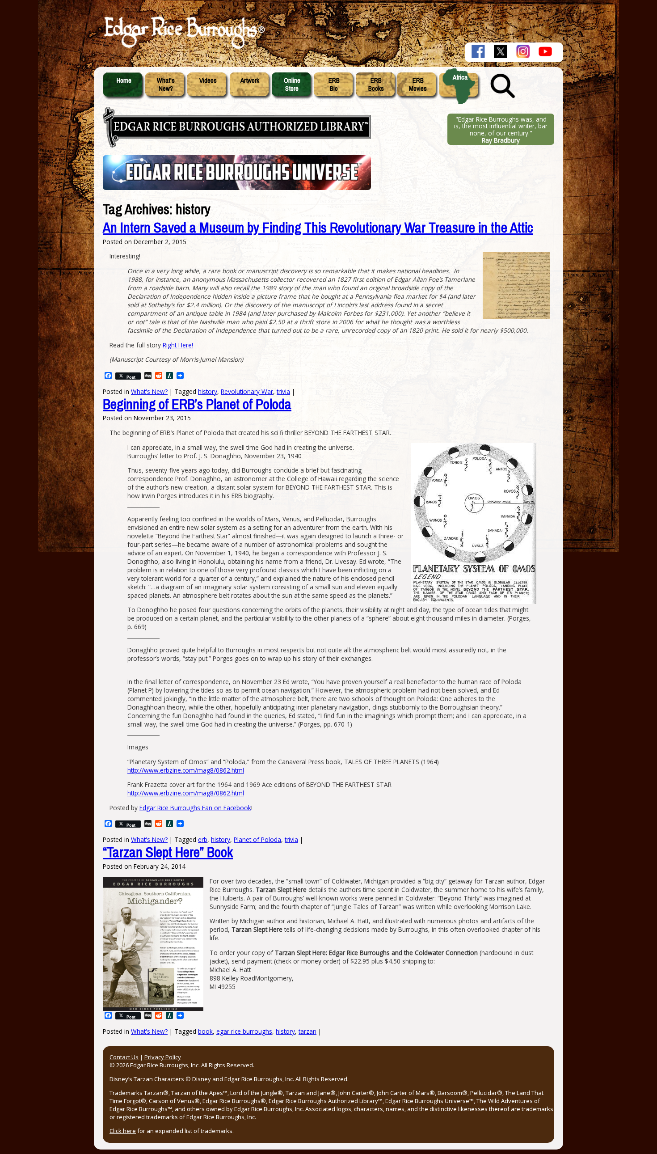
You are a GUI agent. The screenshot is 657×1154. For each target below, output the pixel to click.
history (285, 1031)
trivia (291, 839)
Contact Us (124, 1057)
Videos (208, 80)
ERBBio (334, 84)
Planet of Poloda (257, 839)
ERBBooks (376, 84)
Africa (460, 77)
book (205, 1031)
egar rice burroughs (244, 1031)
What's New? (149, 1031)
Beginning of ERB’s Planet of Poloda (197, 404)
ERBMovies (418, 84)
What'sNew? (166, 84)
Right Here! (178, 345)
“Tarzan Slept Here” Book (168, 852)
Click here (123, 1131)
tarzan (307, 1031)
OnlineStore (292, 84)
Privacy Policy (162, 1057)
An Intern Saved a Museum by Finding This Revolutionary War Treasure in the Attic (318, 228)
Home (124, 80)
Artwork (249, 80)
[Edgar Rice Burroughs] (183, 48)
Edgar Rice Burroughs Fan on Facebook (195, 807)
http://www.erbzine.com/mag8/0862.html (185, 770)
